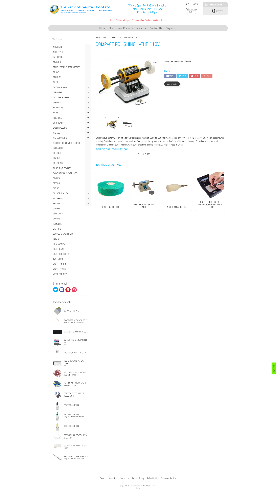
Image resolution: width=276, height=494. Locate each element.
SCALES (71, 179)
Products (106, 37)
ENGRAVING (71, 108)
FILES (71, 113)
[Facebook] (61, 289)
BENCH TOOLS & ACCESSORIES (71, 68)
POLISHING (71, 164)
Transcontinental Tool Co (137, 486)
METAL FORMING (71, 138)
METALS (71, 133)
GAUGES (56, 208)
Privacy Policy (138, 478)
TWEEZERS (58, 259)
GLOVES (56, 218)
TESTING (71, 204)
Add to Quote (172, 84)
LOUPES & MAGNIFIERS (63, 233)
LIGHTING (57, 228)
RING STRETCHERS (61, 254)
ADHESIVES (71, 53)
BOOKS (71, 73)
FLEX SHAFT (71, 118)
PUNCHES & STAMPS (71, 169)
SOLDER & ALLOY (71, 194)
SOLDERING (71, 199)
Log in (187, 4)
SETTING (71, 184)
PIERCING (71, 154)
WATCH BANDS (59, 264)
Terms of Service (168, 478)
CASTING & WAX (71, 88)
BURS (71, 83)
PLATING (71, 159)
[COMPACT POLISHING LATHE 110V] (112, 124)
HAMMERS (57, 223)
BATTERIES (71, 58)
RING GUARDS (59, 249)
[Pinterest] (68, 289)
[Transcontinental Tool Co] (81, 9)
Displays (172, 28)
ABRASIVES (71, 47)
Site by (138, 488)
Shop (111, 28)
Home (102, 28)
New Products (125, 28)
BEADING (71, 63)
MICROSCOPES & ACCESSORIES (71, 143)
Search (103, 478)
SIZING (71, 189)
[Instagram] (74, 289)
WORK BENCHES (60, 274)
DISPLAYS (71, 103)
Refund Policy (153, 478)
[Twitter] (55, 289)
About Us (141, 28)
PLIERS (56, 238)
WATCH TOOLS (59, 269)
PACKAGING (71, 148)
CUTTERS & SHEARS (71, 98)
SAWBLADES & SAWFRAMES (71, 174)
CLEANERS (71, 93)
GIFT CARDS (58, 213)
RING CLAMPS (59, 243)
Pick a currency (191, 9)
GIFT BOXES (71, 123)
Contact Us (156, 28)
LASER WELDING (71, 128)
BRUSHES (71, 78)
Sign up (195, 4)
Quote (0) (274, 368)
